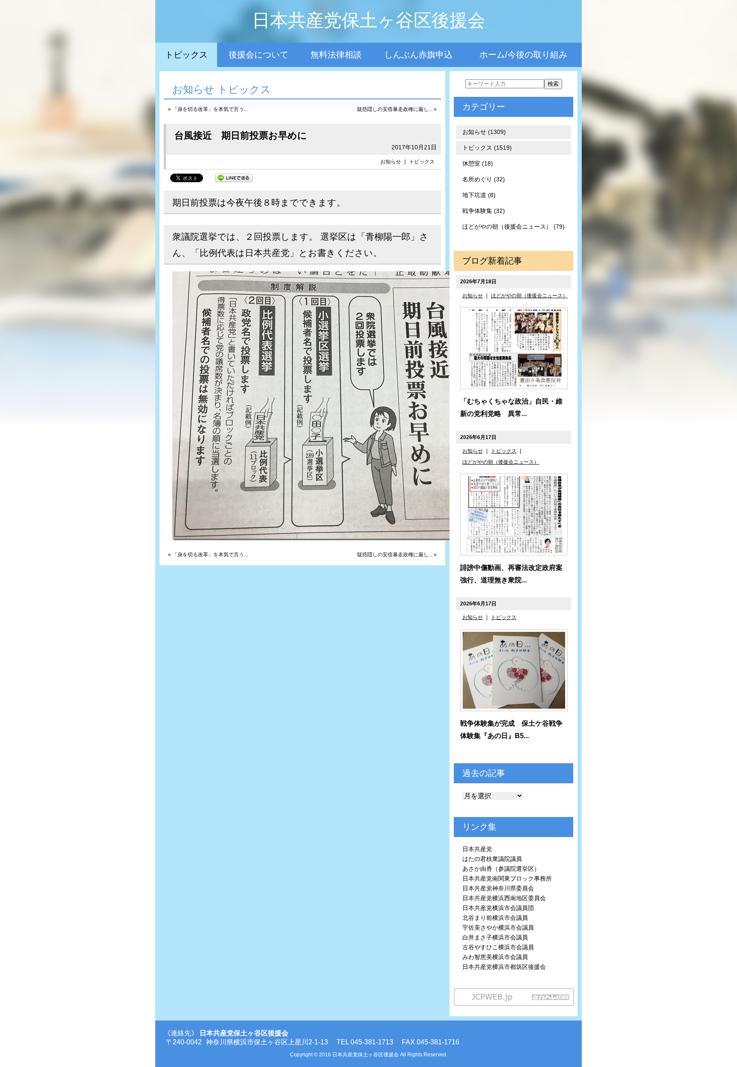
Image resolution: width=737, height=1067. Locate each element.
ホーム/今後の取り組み (523, 54)
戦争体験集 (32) (483, 210)
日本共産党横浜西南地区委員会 (504, 898)
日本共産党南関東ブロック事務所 (507, 878)
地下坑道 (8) (479, 195)
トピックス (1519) (487, 147)
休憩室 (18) (477, 163)
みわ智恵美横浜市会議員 (495, 957)
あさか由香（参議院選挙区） (501, 868)
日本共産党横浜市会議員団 (498, 907)
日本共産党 (477, 849)
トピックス (186, 54)
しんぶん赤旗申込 (418, 54)
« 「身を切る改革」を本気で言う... (208, 109)
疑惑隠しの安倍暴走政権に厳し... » (397, 109)
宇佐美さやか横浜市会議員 (498, 927)
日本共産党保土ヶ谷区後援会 (368, 20)
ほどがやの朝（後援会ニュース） (529, 296)
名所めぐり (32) (483, 179)
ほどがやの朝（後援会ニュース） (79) (513, 226)
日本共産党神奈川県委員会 (498, 888)
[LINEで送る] (233, 177)
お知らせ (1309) (484, 131)
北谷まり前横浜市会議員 (495, 917)
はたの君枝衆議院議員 (492, 858)
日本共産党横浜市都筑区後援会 (504, 966)
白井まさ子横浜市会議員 (495, 937)
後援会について (258, 54)
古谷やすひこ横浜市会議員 (498, 947)
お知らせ (390, 162)
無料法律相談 (336, 54)
